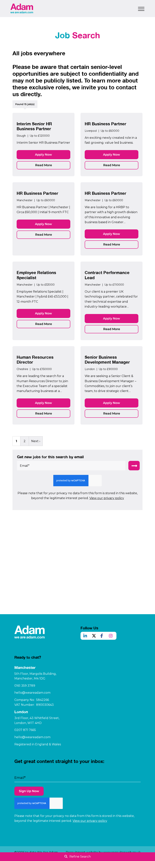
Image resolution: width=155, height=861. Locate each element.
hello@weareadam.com (32, 692)
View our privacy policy (106, 498)
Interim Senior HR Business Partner (34, 126)
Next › (35, 441)
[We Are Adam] (21, 8)
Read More (43, 165)
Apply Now (43, 154)
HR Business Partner (105, 123)
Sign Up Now (29, 791)
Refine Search (80, 856)
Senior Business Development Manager (107, 360)
